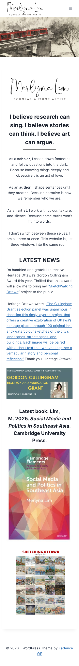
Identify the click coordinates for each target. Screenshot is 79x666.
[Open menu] (70, 8)
